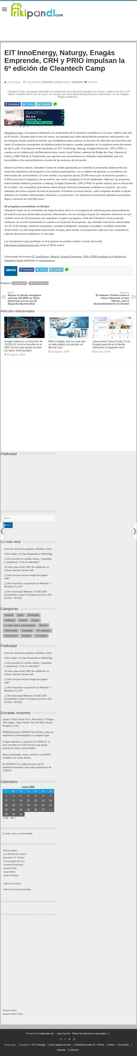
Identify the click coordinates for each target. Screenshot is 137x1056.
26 (35, 809)
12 (35, 800)
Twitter (111, 1045)
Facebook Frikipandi (13, 865)
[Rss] (61, 1039)
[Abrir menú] (4, 10)
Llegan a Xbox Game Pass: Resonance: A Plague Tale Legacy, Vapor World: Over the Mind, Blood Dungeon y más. (28, 722)
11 (28, 800)
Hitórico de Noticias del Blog (17, 889)
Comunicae (14, 82)
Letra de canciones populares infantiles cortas (28, 549)
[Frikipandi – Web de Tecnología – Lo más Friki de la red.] (41, 10)
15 (6, 805)
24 (20, 809)
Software (26, 635)
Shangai (41, 1045)
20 (43, 805)
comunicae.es (47, 260)
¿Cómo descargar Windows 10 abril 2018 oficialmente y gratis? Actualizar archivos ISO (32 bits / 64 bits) (28, 594)
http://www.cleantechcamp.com (21, 245)
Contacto (73, 1050)
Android (9, 615)
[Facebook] (65, 1039)
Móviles (44, 625)
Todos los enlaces (12, 883)
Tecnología (41, 635)
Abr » (13, 818)
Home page (10, 1045)
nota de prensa (39, 283)
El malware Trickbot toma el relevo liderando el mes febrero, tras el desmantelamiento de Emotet (111, 298)
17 (20, 805)
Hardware (10, 620)
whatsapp (55, 104)
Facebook (124, 1045)
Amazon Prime (9, 1010)
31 (20, 814)
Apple (20, 615)
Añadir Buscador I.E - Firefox (89, 1045)
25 (28, 809)
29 (6, 814)
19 (35, 805)
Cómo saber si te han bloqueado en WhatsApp (28, 554)
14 (50, 800)
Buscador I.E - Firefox (13, 857)
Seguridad (27, 630)
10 (20, 800)
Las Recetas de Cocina (14, 854)
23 (13, 809)
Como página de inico (14, 861)
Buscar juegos (10, 850)
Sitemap (61, 1050)
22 (6, 809)
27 (43, 809)
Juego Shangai (10, 875)
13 (43, 800)
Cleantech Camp (13, 132)
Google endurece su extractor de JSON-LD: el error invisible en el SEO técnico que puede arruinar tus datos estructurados (23, 346)
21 (50, 805)
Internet (92, 82)
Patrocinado (11, 630)
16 (13, 805)
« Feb (5, 818)
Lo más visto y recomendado (20, 625)
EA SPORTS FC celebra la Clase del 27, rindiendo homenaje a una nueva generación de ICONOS (26, 767)
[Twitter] (69, 1039)
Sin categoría (43, 630)
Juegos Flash (9, 868)
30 (13, 814)
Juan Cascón (63, 1033)
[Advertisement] (68, 410)
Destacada (33, 615)
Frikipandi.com (46, 1033)
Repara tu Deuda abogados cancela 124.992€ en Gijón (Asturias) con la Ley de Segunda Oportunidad (24, 298)
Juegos (35, 620)
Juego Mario (9, 872)
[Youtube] (74, 1039)
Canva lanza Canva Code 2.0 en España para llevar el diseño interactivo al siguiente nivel (111, 344)
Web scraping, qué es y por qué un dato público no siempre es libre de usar (66, 344)
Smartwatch (11, 635)
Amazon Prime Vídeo (12, 1014)
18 (28, 805)
